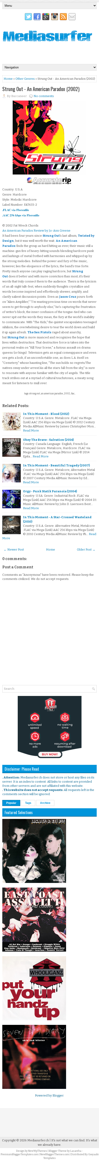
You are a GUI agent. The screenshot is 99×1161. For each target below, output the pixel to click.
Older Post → (86, 549)
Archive (45, 803)
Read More (31, 430)
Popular (11, 803)
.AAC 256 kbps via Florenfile (20, 215)
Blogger (57, 1095)
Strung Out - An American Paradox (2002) (40, 89)
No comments (44, 96)
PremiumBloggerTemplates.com (19, 1154)
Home (8, 78)
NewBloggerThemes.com (54, 1154)
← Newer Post (14, 549)
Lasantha (75, 1150)
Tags (28, 803)
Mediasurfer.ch (38, 1140)
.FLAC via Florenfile (15, 210)
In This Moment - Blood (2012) (46, 414)
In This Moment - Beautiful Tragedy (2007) (56, 465)
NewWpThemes (37, 1150)
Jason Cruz (67, 296)
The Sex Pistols (39, 332)
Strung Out (51, 235)
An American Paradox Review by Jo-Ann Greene (36, 230)
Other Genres (25, 78)
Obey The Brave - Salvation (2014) (48, 439)
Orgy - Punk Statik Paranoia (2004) (50, 491)
